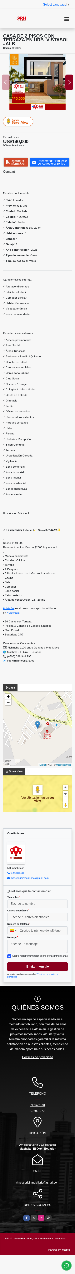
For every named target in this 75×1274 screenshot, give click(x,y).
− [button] (8, 702)
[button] (33, 106)
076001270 (37, 1110)
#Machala (13, 612)
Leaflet (42, 764)
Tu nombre (13, 897)
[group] (37, 82)
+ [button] (8, 696)
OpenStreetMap (63, 764)
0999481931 (17, 873)
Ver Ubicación (31, 797)
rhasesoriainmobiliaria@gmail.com (30, 878)
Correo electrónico (18, 910)
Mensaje (12, 937)
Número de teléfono (18, 924)
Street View (20, 121)
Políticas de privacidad (37, 1057)
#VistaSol (8, 608)
